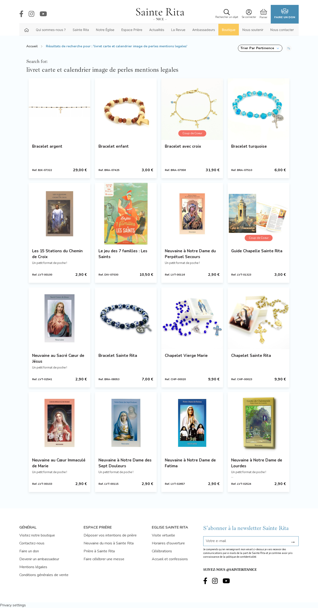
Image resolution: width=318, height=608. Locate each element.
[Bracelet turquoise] (258, 109)
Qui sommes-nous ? (51, 30)
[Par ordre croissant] (289, 48)
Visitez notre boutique (37, 535)
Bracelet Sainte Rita (117, 355)
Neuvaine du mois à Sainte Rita (109, 543)
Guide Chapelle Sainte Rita (256, 251)
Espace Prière (131, 30)
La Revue (178, 30)
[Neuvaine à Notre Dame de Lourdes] (258, 423)
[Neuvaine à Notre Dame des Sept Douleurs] (126, 423)
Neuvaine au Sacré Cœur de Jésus (58, 358)
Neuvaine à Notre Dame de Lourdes (256, 463)
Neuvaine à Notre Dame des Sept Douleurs (125, 463)
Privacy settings (13, 605)
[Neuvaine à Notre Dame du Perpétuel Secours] (192, 214)
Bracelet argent (47, 146)
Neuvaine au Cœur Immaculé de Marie (58, 463)
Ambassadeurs (203, 30)
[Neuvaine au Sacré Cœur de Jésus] (59, 318)
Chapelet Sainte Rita (251, 355)
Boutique (228, 30)
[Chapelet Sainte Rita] (258, 318)
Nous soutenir (252, 30)
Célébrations (162, 551)
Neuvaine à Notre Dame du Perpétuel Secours (190, 254)
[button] (260, 48)
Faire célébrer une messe (104, 559)
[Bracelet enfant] (126, 109)
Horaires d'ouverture (168, 543)
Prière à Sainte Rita (99, 551)
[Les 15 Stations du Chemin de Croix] (59, 214)
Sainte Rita (81, 30)
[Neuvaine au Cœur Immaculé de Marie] (59, 423)
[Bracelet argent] (59, 109)
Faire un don (284, 17)
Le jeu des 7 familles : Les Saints (122, 254)
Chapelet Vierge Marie (186, 355)
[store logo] (160, 14)
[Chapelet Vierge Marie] (192, 318)
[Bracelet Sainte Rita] (126, 318)
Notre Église (105, 30)
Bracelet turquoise (249, 146)
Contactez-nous (31, 543)
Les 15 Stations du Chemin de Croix (57, 254)
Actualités (156, 30)
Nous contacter (282, 30)
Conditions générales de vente (43, 574)
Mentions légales (33, 567)
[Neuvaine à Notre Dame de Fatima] (192, 423)
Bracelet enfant (113, 146)
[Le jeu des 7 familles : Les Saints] (126, 214)
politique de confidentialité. (241, 557)
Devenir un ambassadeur (39, 559)
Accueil (32, 46)
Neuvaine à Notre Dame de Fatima (190, 463)
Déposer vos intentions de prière (110, 535)
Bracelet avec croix (183, 146)
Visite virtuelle (163, 535)
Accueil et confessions (170, 559)
